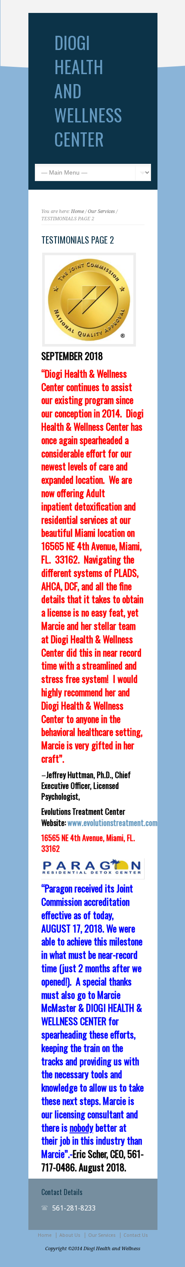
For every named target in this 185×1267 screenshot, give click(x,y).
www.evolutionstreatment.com (112, 822)
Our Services (101, 211)
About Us (69, 1235)
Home (77, 211)
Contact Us (135, 1235)
